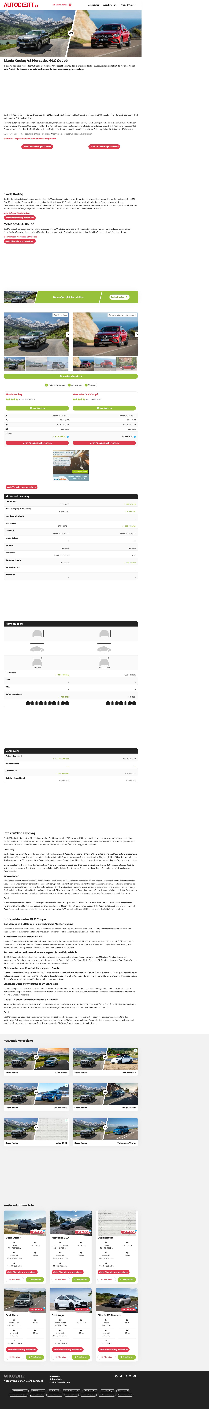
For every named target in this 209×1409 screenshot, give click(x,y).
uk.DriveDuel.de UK (123, 1391)
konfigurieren (39, 408)
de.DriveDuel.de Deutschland (71, 1391)
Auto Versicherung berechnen (21, 487)
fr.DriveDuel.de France (90, 1391)
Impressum (55, 1376)
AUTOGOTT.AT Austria (38, 1391)
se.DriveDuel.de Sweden (88, 1395)
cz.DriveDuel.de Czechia (55, 1395)
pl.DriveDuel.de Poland (37, 1395)
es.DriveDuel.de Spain (107, 1391)
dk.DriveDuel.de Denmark (106, 1395)
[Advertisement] (175, 38)
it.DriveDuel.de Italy (71, 1395)
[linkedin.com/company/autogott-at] (130, 1376)
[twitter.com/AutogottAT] (121, 1376)
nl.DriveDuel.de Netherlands (18, 1395)
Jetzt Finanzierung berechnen (37, 146)
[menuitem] (93, 5)
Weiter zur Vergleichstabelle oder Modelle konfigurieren (30, 138)
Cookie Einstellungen (60, 1382)
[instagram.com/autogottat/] (126, 1376)
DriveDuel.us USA (54, 1391)
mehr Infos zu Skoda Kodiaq (17, 213)
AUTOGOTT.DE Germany (19, 1391)
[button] (110, 5)
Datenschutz (56, 1379)
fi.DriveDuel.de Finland (125, 1395)
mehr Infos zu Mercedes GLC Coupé (20, 237)
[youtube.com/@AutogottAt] (134, 1376)
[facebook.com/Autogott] (116, 1376)
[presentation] (4, 334)
